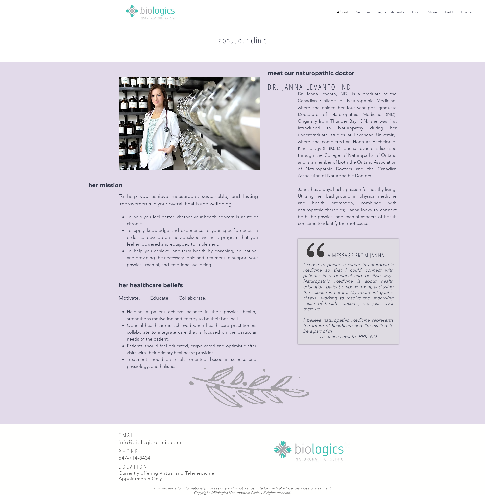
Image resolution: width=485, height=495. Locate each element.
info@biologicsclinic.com (150, 442)
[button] (363, 12)
